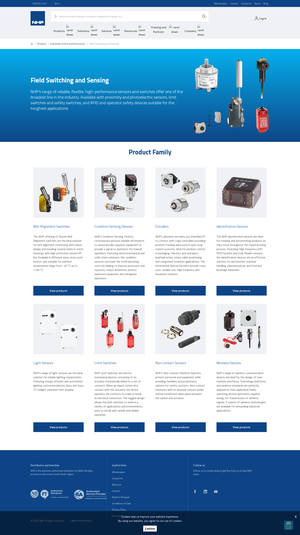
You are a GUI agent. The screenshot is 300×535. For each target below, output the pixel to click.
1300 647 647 (39, 3)
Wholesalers (220, 3)
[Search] (204, 16)
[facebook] (195, 491)
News (258, 3)
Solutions (83, 31)
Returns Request (121, 497)
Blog (265, 3)
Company (190, 31)
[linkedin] (205, 491)
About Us (116, 484)
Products (59, 31)
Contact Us (117, 478)
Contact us (246, 3)
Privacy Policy (119, 509)
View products (58, 291)
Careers (234, 3)
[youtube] (216, 491)
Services (107, 31)
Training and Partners (158, 29)
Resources (130, 31)
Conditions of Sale (121, 503)
